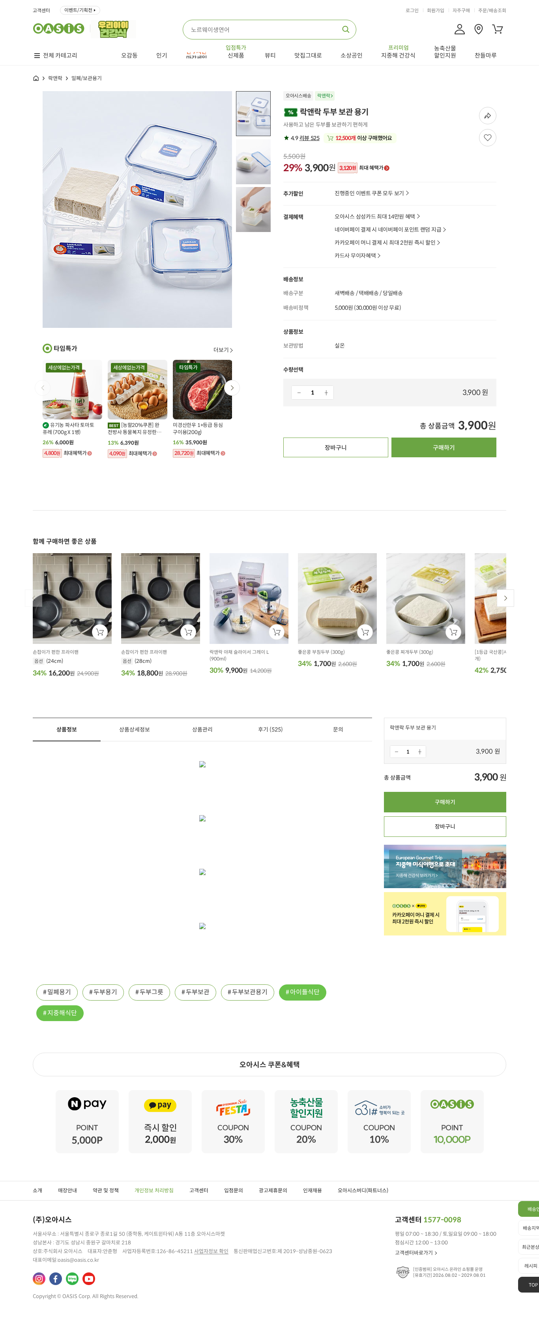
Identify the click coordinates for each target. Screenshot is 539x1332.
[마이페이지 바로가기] (459, 29)
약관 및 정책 (106, 1190)
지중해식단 (62, 1013)
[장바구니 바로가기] (497, 29)
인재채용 (312, 1190)
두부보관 (198, 992)
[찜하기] (487, 137)
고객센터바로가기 (414, 1253)
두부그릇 (151, 992)
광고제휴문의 (273, 1190)
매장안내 (67, 1190)
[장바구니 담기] (100, 632)
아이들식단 (305, 992)
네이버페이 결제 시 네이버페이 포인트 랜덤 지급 (388, 229)
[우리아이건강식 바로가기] (115, 28)
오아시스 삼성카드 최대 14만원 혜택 (375, 216)
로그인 (412, 10)
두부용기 (105, 992)
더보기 (221, 350)
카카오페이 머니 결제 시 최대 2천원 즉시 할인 (385, 242)
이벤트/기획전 (78, 10)
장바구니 (336, 447)
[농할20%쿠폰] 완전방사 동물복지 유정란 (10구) (133, 429)
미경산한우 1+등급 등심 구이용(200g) (198, 429)
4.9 (305, 138)
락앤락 (55, 78)
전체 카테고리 (60, 55)
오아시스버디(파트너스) (363, 1190)
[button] (232, 388)
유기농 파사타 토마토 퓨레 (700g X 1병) (68, 429)
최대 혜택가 (361, 168)
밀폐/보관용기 (86, 78)
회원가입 (435, 10)
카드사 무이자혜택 (355, 256)
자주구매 (461, 10)
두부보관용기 (250, 992)
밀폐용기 (59, 992)
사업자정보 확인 (211, 1251)
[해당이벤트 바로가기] (87, 1093)
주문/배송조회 (492, 10)
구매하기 (444, 447)
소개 (37, 1190)
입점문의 (233, 1190)
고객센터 (41, 10)
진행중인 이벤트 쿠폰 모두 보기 (369, 193)
